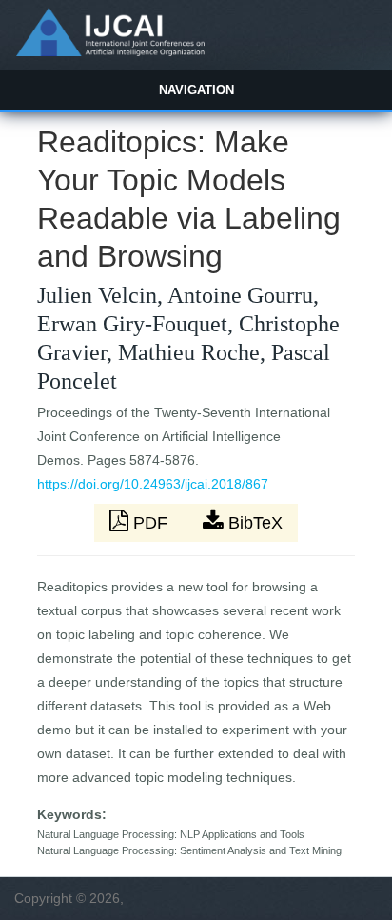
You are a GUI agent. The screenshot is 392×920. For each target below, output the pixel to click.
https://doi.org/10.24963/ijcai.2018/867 (152, 483)
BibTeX (253, 522)
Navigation (196, 90)
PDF (150, 522)
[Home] (110, 51)
